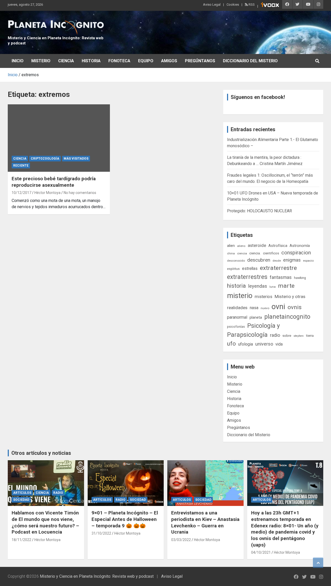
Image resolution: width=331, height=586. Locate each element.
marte (286, 285)
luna (272, 286)
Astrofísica (277, 245)
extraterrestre (278, 267)
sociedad (21, 500)
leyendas (257, 286)
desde (277, 260)
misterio (239, 296)
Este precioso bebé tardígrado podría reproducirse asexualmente (54, 182)
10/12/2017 (21, 193)
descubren (258, 260)
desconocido (236, 260)
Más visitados (76, 158)
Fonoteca (119, 60)
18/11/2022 (21, 540)
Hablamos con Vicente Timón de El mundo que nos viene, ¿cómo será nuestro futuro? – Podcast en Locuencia (45, 522)
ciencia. (255, 253)
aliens (241, 246)
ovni (278, 306)
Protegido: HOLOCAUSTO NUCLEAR (259, 210)
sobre (286, 335)
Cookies (233, 4)
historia (236, 286)
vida (279, 344)
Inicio (18, 60)
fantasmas (281, 277)
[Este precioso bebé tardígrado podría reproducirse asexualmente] (58, 138)
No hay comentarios (80, 193)
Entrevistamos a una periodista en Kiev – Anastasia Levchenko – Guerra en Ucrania (205, 522)
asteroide (257, 245)
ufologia (245, 344)
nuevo (265, 308)
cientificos (271, 253)
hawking (300, 278)
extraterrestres (247, 277)
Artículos (22, 493)
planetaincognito (287, 316)
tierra (310, 335)
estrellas (250, 268)
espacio (308, 260)
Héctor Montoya (47, 193)
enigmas (292, 260)
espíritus (233, 269)
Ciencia (66, 60)
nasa (254, 307)
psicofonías (236, 327)
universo (264, 344)
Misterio (40, 60)
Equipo (145, 60)
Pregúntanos (200, 60)
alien (231, 245)
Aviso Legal (212, 4)
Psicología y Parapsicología (253, 330)
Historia (91, 60)
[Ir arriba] (318, 563)
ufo (231, 343)
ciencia (242, 253)
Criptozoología (45, 158)
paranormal (237, 317)
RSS (251, 4)
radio (275, 335)
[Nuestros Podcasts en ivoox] (270, 5)
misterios (263, 296)
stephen (299, 336)
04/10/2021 (261, 552)
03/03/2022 (181, 540)
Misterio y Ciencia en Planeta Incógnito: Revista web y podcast (97, 576)
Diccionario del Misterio (250, 60)
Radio (58, 493)
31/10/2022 (101, 533)
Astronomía (300, 245)
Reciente (20, 165)
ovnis (295, 307)
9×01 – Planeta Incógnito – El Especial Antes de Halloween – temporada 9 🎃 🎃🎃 (125, 519)
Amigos (169, 60)
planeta (256, 317)
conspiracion (296, 252)
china (231, 253)
